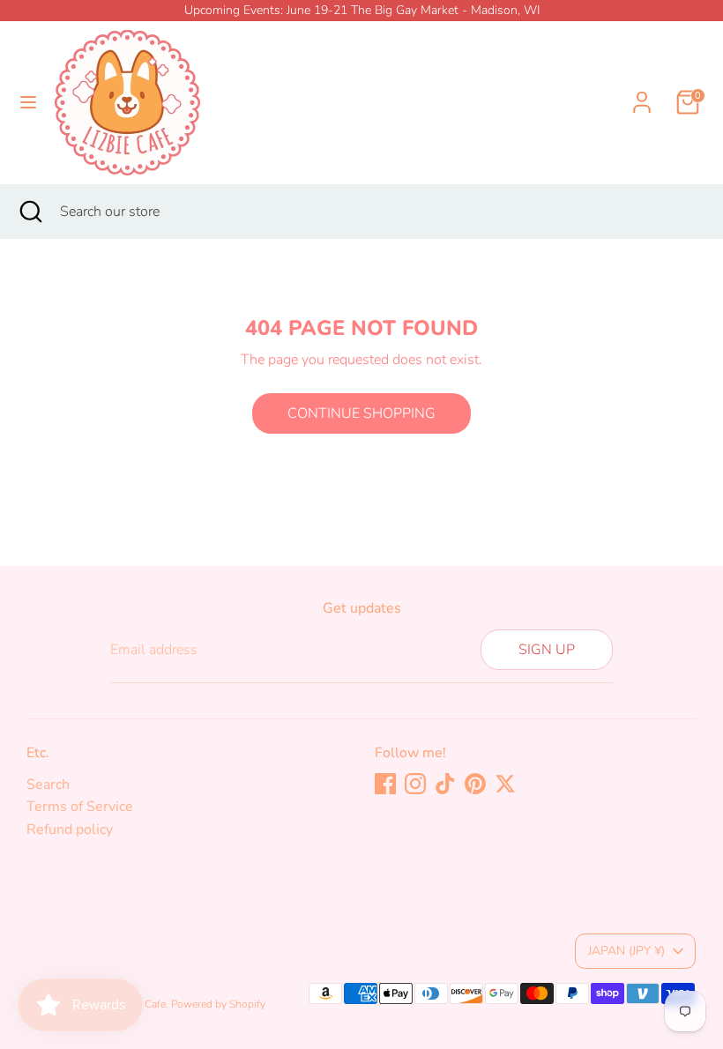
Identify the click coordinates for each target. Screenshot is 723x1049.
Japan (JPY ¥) (626, 950)
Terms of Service (79, 806)
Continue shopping (361, 413)
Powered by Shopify (218, 1004)
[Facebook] (385, 783)
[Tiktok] (445, 783)
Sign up (546, 649)
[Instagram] (415, 783)
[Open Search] (30, 211)
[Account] (642, 91)
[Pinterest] (475, 783)
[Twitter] (505, 783)
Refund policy (69, 829)
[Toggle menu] (28, 102)
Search (48, 784)
